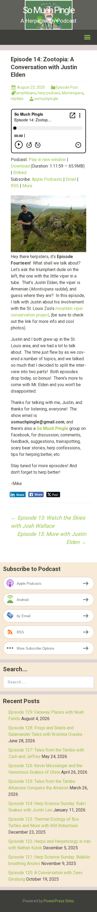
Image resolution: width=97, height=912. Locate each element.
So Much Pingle (52, 428)
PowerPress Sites (59, 901)
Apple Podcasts (47, 179)
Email (71, 179)
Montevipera (72, 93)
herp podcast (49, 93)
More (27, 185)
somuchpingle (46, 98)
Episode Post (67, 87)
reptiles (17, 98)
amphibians (26, 93)
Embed (19, 172)
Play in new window (47, 159)
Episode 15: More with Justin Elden (51, 538)
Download (20, 166)
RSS (15, 185)
